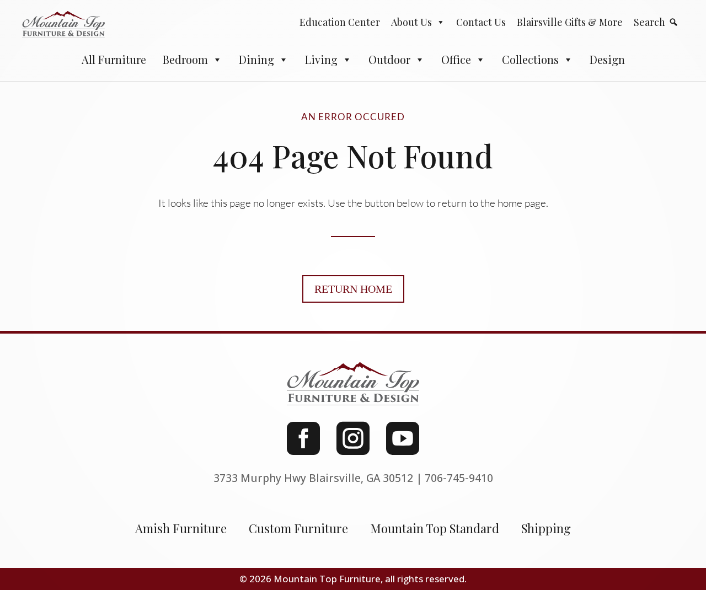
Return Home (353, 289)
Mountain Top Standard (434, 528)
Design (607, 59)
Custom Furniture (298, 528)
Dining (256, 59)
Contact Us (481, 22)
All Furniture (114, 59)
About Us (411, 22)
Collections (530, 59)
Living (321, 59)
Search (649, 22)
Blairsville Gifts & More (570, 22)
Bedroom (185, 59)
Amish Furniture (181, 528)
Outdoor (389, 59)
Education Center (339, 22)
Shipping (546, 528)
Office (456, 59)
